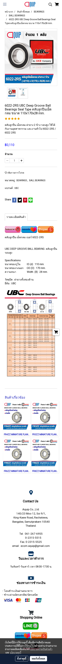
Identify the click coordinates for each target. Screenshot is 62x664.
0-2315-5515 (33, 537)
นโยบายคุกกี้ (15, 652)
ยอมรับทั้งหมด (38, 658)
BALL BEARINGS (37, 180)
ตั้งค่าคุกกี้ (21, 658)
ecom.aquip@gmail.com (35, 545)
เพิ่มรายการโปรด (15, 172)
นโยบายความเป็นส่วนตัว (41, 649)
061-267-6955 (34, 533)
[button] (49, 4)
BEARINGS (22, 180)
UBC (16, 188)
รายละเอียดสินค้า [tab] (16, 217)
